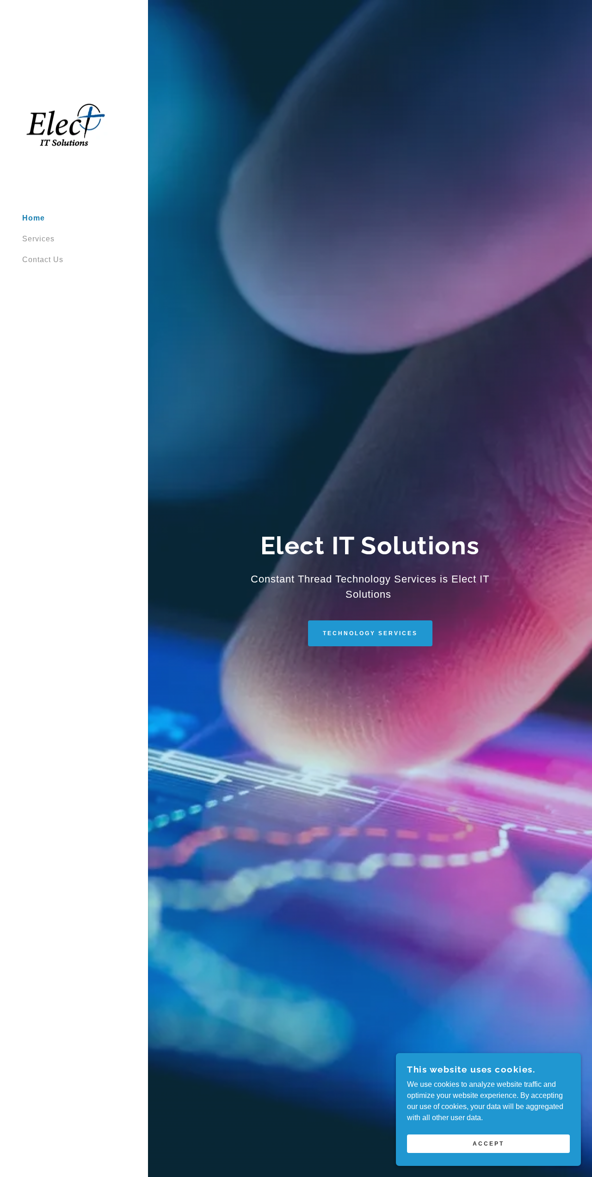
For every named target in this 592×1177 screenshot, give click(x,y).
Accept (488, 1143)
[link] (65, 124)
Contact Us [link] (42, 260)
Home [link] (33, 218)
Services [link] (38, 239)
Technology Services (370, 633)
